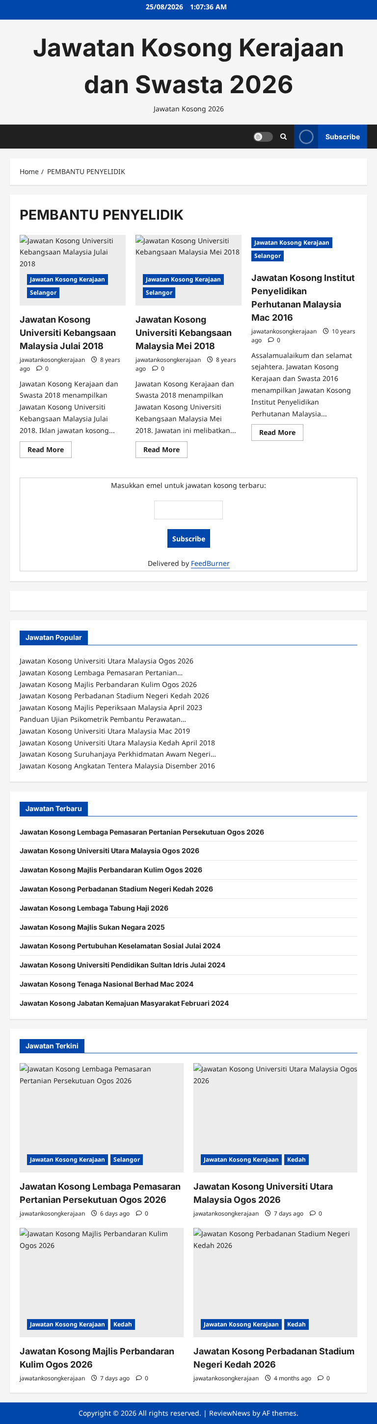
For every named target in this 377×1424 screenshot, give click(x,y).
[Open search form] (283, 136)
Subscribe (342, 136)
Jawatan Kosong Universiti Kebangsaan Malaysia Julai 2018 (68, 332)
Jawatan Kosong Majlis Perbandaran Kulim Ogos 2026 (111, 869)
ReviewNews (229, 1413)
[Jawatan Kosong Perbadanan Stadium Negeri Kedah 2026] (275, 1282)
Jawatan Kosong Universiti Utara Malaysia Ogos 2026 (109, 850)
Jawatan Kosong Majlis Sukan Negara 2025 (92, 927)
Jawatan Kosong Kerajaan (67, 279)
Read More (49, 451)
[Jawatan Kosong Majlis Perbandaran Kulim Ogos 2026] (102, 1282)
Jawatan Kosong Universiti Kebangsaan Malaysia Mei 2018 (183, 332)
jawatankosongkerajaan (52, 360)
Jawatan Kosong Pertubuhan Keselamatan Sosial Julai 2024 (120, 945)
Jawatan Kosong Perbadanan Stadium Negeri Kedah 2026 (116, 889)
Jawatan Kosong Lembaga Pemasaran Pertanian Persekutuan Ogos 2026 (142, 832)
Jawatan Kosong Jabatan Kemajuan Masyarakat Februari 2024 (124, 1003)
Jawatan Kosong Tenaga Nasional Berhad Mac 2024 (106, 984)
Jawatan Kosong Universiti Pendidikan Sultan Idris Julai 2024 (122, 965)
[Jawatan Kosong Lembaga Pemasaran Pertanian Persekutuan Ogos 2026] (102, 1117)
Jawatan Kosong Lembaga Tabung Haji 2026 (94, 908)
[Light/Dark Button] (263, 136)
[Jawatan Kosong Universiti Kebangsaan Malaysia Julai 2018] (73, 270)
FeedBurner (210, 563)
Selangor (43, 292)
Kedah (296, 1159)
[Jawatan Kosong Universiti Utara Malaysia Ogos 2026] (275, 1117)
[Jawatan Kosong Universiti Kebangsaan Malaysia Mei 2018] (188, 270)
